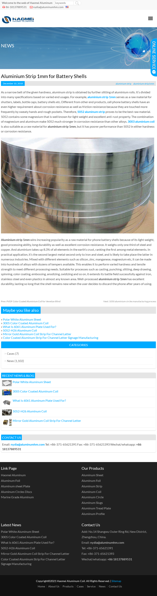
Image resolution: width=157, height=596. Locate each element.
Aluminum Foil (10, 480)
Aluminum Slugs (92, 502)
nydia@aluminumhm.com (48, 7)
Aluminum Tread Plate (96, 508)
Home (41, 586)
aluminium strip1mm (143, 83)
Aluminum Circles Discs (16, 491)
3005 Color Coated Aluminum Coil (25, 323)
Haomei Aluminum (13, 475)
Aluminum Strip (92, 486)
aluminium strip (123, 83)
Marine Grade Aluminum (17, 497)
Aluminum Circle (93, 497)
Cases (11, 353)
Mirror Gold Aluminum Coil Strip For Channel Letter (37, 334)
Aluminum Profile (93, 514)
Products (68, 586)
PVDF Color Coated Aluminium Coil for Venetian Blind (31, 301)
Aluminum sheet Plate (15, 486)
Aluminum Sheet (92, 475)
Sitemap (116, 581)
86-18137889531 (16, 7)
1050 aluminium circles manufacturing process (129, 301)
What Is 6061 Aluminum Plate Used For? (29, 326)
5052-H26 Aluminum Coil (20, 330)
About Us (53, 586)
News (10, 361)
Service (91, 586)
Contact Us (115, 586)
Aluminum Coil (91, 491)
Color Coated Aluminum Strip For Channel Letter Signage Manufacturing (50, 337)
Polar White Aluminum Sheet (22, 319)
